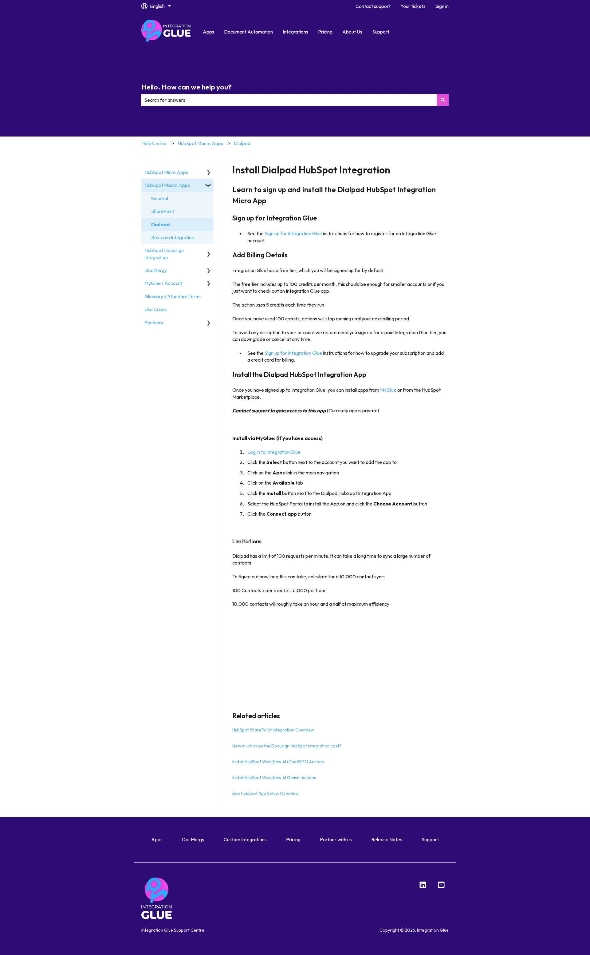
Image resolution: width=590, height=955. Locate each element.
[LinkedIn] (422, 885)
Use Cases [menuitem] (155, 309)
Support (380, 32)
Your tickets (413, 6)
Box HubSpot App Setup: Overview (265, 793)
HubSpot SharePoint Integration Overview (273, 730)
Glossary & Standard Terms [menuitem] (173, 296)
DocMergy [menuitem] (155, 270)
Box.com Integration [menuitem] (172, 237)
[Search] (443, 100)
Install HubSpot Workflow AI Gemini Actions (274, 777)
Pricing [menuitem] (293, 839)
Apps (208, 32)
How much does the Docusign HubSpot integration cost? (286, 746)
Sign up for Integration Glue (293, 233)
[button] (209, 172)
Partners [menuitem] (153, 322)
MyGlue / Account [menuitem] (163, 283)
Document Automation (248, 32)
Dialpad (242, 143)
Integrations (295, 32)
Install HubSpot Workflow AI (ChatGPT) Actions (278, 761)
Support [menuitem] (430, 839)
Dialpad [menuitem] (160, 224)
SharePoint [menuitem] (163, 211)
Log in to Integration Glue (274, 452)
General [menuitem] (159, 198)
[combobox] (289, 100)
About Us (352, 32)
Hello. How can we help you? (186, 86)
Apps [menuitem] (157, 839)
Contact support (373, 6)
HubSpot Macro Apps (200, 143)
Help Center (154, 143)
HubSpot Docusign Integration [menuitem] (164, 253)
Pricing (325, 32)
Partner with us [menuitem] (336, 839)
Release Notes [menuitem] (386, 839)
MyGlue (388, 390)
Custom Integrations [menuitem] (245, 839)
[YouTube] (441, 885)
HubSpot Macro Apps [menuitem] (167, 185)
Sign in (442, 6)
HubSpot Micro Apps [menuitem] (166, 172)
